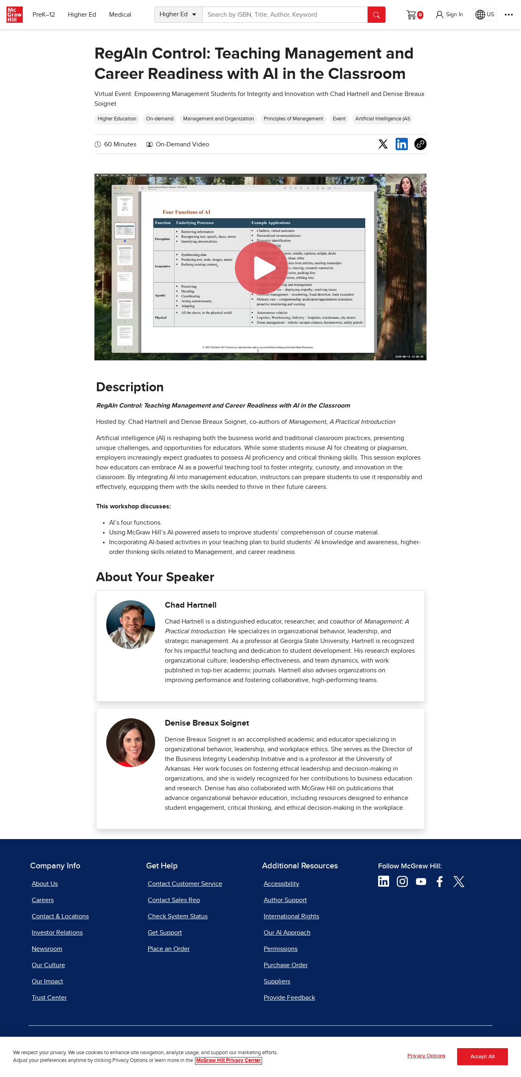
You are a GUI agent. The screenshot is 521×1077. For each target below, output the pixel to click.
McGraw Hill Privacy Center (228, 1061)
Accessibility (281, 884)
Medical (120, 14)
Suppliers (277, 981)
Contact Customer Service (185, 884)
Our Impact (47, 981)
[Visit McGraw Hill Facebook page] (439, 881)
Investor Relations (57, 932)
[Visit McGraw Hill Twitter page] (458, 881)
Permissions (281, 949)
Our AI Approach (287, 932)
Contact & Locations (60, 916)
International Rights (291, 916)
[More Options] (508, 14)
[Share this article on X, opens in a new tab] (383, 143)
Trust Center (49, 997)
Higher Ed (82, 14)
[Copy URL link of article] (420, 144)
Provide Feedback (289, 997)
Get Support (165, 932)
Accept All (483, 1057)
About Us (45, 884)
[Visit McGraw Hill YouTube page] (421, 881)
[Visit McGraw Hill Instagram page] (402, 881)
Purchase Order (286, 965)
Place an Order (169, 949)
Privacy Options (426, 1056)
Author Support (285, 900)
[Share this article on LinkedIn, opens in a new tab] (402, 144)
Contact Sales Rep (174, 900)
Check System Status (178, 916)
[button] (448, 14)
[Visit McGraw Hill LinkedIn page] (383, 881)
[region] (260, 1057)
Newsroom (47, 949)
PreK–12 (44, 14)
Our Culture (48, 965)
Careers (43, 900)
